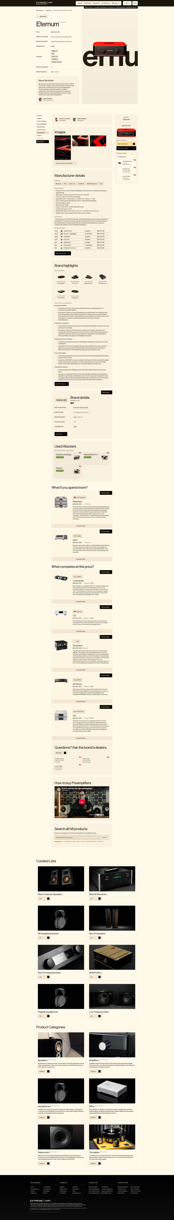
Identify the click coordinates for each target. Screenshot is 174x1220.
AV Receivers (63, 1191)
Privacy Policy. (50, 1212)
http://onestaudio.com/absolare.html (62, 37)
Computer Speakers (107, 1189)
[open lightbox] (63, 147)
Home (32, 1187)
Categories (96, 3)
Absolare (48, 10)
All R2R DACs (105, 1187)
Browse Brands (35, 1189)
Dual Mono (55, 59)
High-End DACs (135, 1189)
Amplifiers (75, 1187)
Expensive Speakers (94, 1189)
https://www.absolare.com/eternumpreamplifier (62, 41)
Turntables (63, 1193)
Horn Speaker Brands (94, 1193)
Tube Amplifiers (67, 841)
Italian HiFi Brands (136, 1191)
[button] (115, 3)
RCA (53, 53)
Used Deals (87, 3)
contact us (37, 1203)
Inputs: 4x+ (55, 56)
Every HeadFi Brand (94, 1191)
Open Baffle (121, 1193)
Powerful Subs (122, 1189)
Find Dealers (46, 1187)
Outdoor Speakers (123, 1191)
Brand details (80, 397)
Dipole (82, 841)
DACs (73, 1191)
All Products (40, 10)
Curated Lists (106, 3)
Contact (33, 1191)
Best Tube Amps (135, 1187)
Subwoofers (75, 1189)
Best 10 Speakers (93, 1187)
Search (80, 3)
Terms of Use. (56, 1212)
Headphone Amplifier (91, 841)
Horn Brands (134, 1193)
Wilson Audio (76, 841)
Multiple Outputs (56, 62)
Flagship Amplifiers (123, 1187)
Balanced (54, 51)
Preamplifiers (63, 1189)
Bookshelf (100, 841)
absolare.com (74, 400)
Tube (100, 183)
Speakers (62, 1187)
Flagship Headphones (107, 1191)
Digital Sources (76, 1193)
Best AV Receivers (106, 1193)
